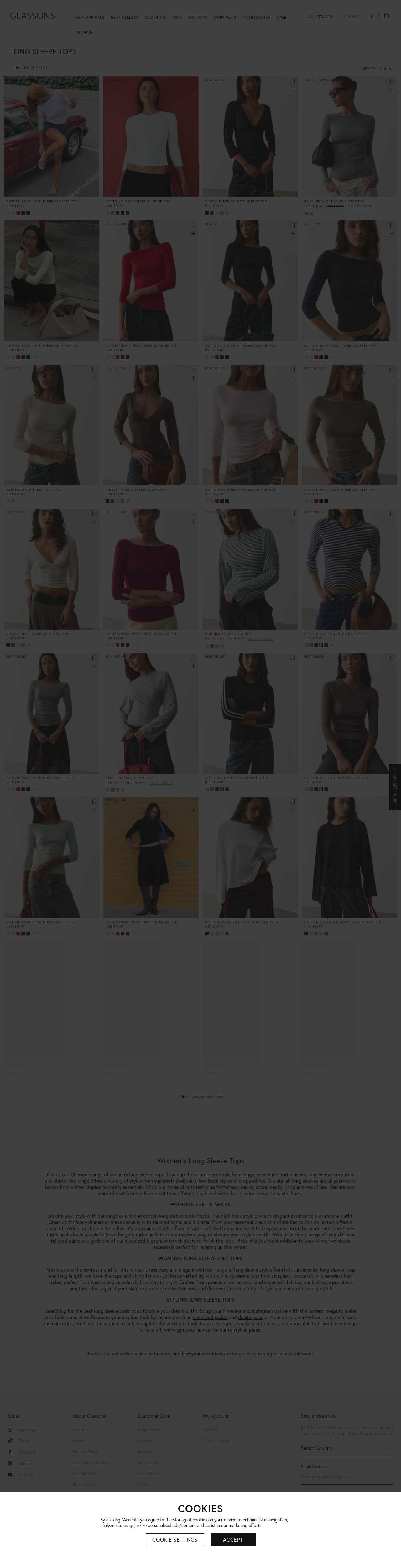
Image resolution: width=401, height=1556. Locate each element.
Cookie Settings (175, 1540)
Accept (233, 1540)
